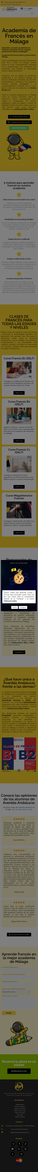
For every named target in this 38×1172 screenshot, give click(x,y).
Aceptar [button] (14, 607)
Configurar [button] (23, 607)
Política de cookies (10, 601)
